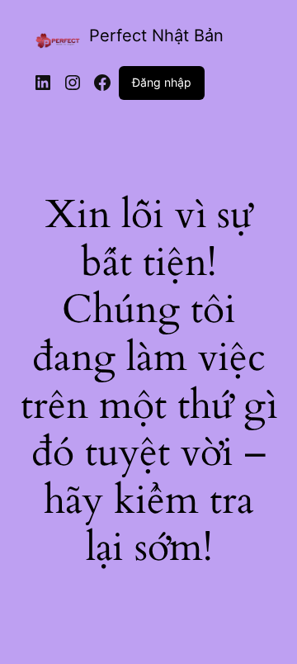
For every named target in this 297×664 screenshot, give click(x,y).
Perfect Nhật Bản (156, 35)
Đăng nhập (161, 82)
